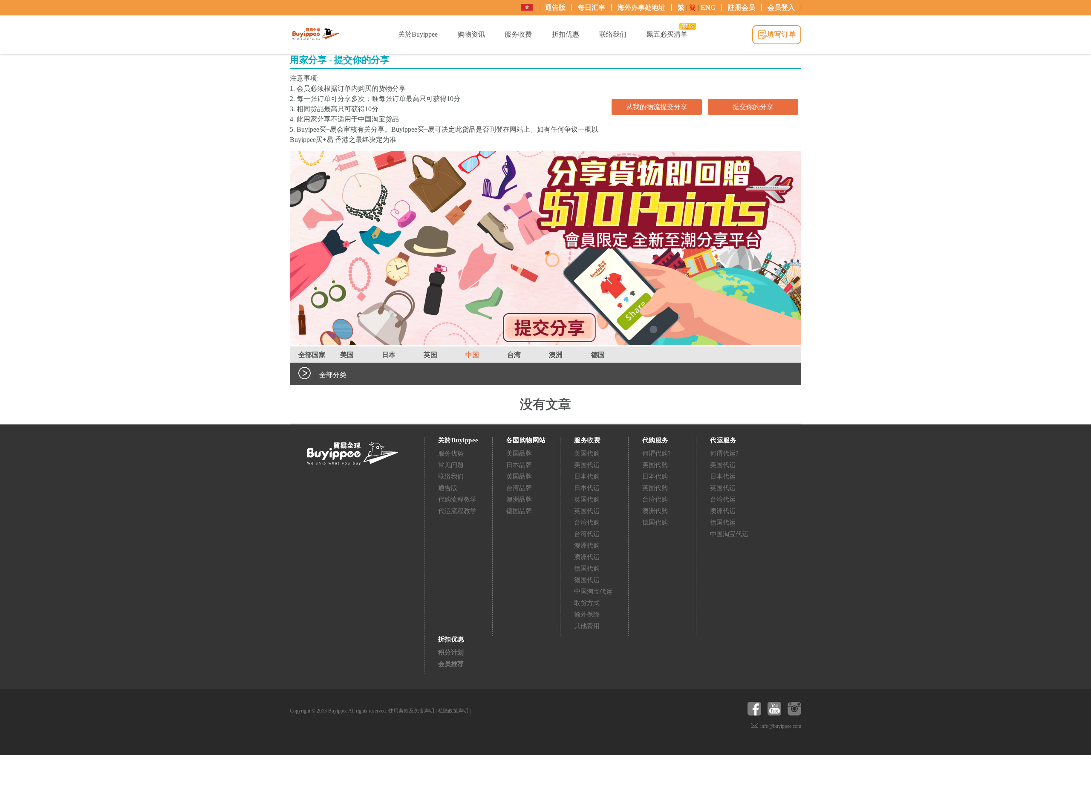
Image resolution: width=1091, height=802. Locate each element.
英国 (430, 354)
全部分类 (332, 374)
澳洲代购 (587, 545)
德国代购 (587, 568)
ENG (708, 7)
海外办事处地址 (641, 7)
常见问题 (451, 465)
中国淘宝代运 (593, 591)
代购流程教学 (457, 499)
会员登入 (781, 7)
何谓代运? (724, 453)
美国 (347, 354)
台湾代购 (587, 522)
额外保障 (587, 614)
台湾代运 (587, 534)
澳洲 (556, 354)
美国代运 (587, 465)
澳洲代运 (587, 557)
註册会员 (741, 7)
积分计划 (451, 652)
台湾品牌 (519, 488)
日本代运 (587, 488)
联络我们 (451, 476)
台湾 (514, 354)
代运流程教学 (457, 511)
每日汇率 (591, 7)
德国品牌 (519, 511)
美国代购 (587, 453)
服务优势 (451, 453)
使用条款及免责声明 (411, 711)
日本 (388, 354)
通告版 (555, 7)
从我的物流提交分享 (656, 106)
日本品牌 (519, 465)
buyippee (316, 34)
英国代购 (587, 499)
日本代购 (587, 476)
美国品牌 (519, 453)
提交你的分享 (753, 106)
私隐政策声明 (453, 711)
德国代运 (587, 580)
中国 (472, 354)
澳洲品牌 (519, 499)
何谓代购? (656, 453)
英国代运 (587, 511)
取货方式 (587, 603)
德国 (598, 354)
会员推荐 (451, 664)
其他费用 (587, 626)
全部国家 (312, 354)
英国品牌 (519, 476)
